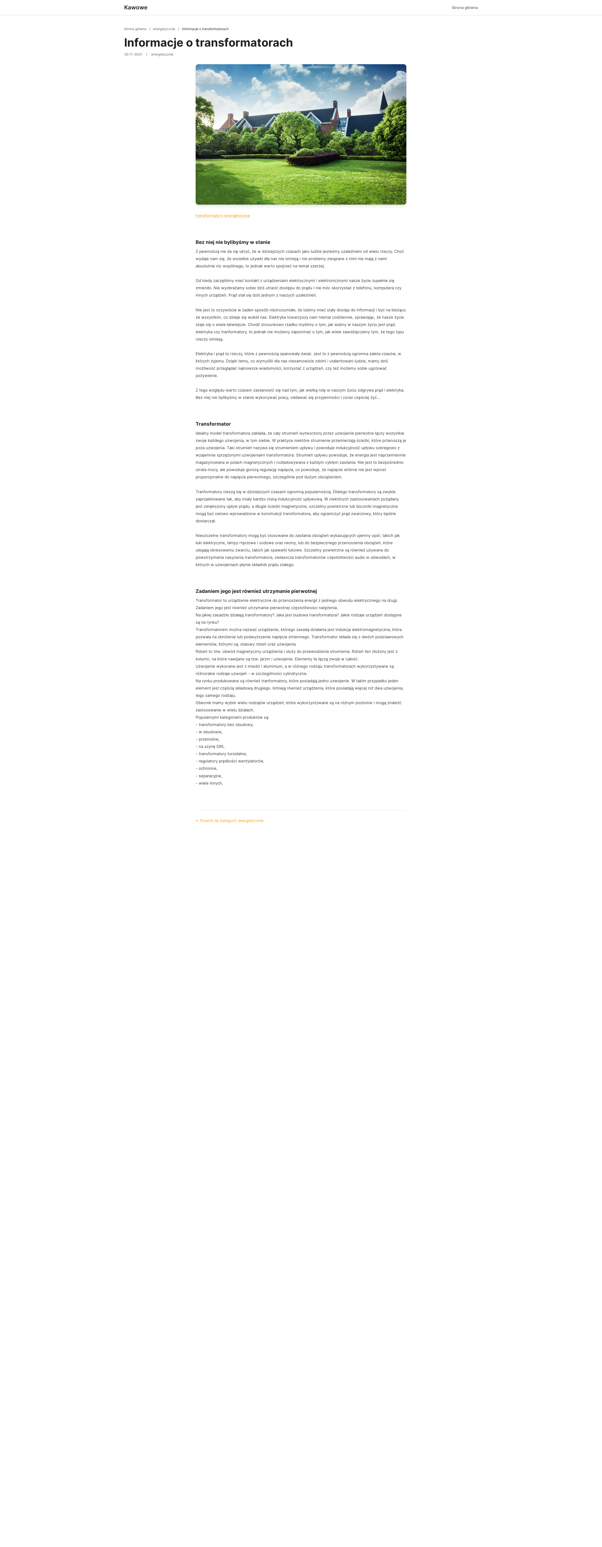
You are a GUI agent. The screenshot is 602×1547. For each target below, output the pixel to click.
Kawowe (135, 7)
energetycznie (164, 29)
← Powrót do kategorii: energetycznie (229, 820)
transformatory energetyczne (223, 215)
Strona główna (465, 7)
